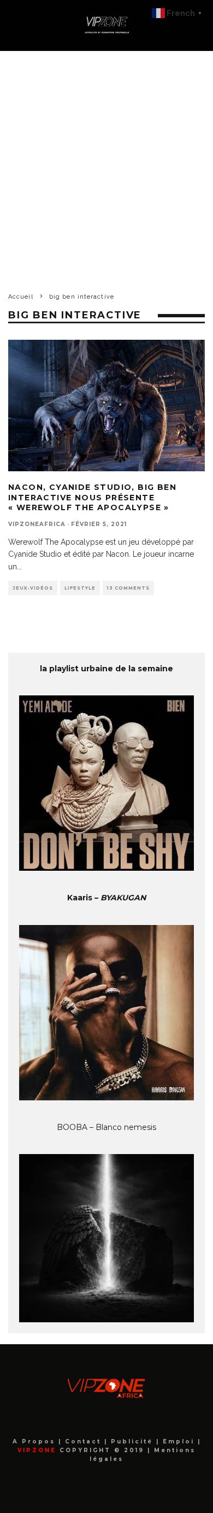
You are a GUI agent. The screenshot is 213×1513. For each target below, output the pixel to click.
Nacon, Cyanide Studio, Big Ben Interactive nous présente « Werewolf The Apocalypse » (92, 497)
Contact (84, 1441)
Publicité (133, 1441)
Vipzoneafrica (37, 524)
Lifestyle (80, 588)
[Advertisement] (106, 163)
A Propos (35, 1441)
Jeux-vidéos (33, 588)
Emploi (180, 1441)
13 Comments (128, 588)
